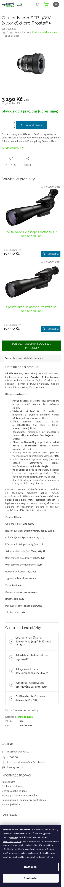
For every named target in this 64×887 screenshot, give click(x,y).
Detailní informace (11, 148)
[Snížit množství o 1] (14, 127)
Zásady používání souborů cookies (20, 803)
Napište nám (8, 790)
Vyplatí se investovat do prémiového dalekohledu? (31, 692)
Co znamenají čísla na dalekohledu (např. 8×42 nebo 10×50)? (33, 649)
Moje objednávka (11, 812)
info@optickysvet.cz (18, 759)
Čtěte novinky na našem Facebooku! (26, 770)
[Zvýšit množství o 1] (14, 123)
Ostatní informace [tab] (33, 358)
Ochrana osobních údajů (14, 799)
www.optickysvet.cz (12, 841)
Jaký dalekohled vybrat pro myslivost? (31, 665)
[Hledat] (37, 4)
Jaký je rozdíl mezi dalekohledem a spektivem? (32, 679)
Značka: (12, 36)
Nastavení (30, 867)
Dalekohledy (25, 725)
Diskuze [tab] (17, 358)
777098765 (12, 765)
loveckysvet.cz (15, 775)
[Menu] (56, 4)
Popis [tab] (8, 358)
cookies (13, 837)
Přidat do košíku (34, 125)
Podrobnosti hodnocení (44, 32)
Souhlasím (31, 878)
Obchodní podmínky (12, 794)
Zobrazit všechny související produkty (32, 345)
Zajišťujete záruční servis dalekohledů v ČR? (30, 706)
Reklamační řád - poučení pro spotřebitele (24, 808)
